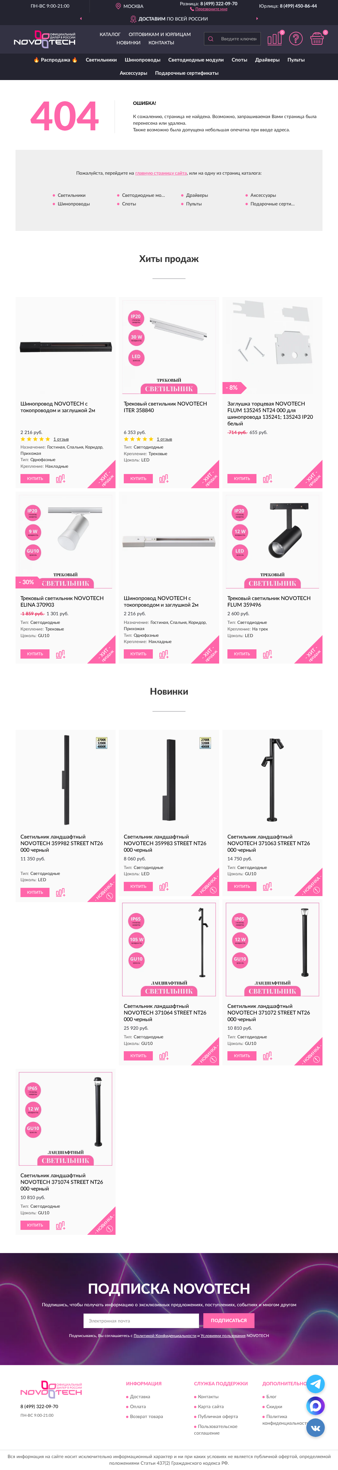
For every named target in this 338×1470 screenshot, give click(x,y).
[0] (317, 38)
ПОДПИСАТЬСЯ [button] (229, 1321)
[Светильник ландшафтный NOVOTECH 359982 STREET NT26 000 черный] (65, 780)
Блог (271, 1397)
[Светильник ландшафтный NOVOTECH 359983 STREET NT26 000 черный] (169, 780)
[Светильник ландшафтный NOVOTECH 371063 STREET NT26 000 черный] (272, 780)
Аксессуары (133, 73)
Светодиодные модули (196, 60)
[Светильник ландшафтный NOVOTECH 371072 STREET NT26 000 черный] (272, 949)
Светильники (101, 60)
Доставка (140, 1397)
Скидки (274, 1407)
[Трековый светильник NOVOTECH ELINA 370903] (65, 541)
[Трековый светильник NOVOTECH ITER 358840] (169, 347)
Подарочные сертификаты (187, 73)
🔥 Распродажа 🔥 (55, 60)
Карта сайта (211, 1407)
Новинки (129, 43)
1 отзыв (61, 439)
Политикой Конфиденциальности (165, 1336)
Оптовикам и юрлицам (160, 34)
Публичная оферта (218, 1416)
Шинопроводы (142, 60)
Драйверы (267, 60)
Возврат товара (146, 1416)
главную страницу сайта (161, 173)
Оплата (138, 1407)
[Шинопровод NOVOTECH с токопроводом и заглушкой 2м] (65, 347)
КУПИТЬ (35, 479)
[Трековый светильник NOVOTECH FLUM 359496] (272, 541)
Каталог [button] (110, 34)
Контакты (161, 43)
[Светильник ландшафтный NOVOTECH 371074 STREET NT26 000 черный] (65, 1119)
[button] (208, 9)
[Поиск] (210, 38)
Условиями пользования (223, 1336)
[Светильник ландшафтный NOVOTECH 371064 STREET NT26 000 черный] (169, 949)
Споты (239, 60)
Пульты (296, 60)
